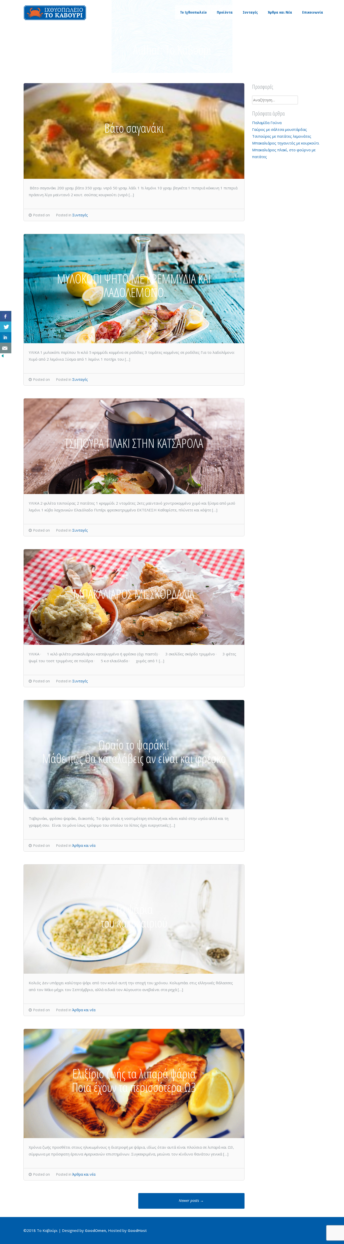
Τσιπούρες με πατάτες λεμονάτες (281, 136)
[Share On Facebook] (5, 316)
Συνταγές (250, 12)
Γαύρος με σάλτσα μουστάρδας (279, 129)
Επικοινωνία (312, 12)
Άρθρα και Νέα (280, 12)
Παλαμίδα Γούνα (267, 122)
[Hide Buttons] (2, 356)
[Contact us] (5, 348)
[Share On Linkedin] (5, 337)
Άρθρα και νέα (83, 845)
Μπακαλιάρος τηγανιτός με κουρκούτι (285, 143)
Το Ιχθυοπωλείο (193, 12)
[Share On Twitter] (5, 327)
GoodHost (137, 1230)
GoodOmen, (96, 1230)
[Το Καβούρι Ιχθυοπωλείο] (54, 18)
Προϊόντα (225, 12)
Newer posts (191, 1200)
